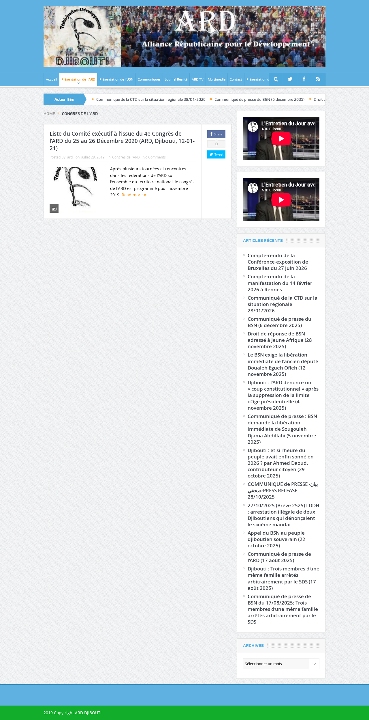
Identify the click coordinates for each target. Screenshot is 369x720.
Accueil (51, 79)
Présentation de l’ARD (78, 79)
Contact (236, 79)
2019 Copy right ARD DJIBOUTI (72, 712)
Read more (133, 194)
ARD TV (198, 79)
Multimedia (216, 79)
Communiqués (149, 79)
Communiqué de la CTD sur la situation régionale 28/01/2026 (129, 99)
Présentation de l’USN (116, 79)
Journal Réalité (176, 79)
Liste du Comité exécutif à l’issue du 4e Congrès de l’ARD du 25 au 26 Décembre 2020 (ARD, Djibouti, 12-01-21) (122, 141)
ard (70, 157)
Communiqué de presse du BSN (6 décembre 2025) (238, 99)
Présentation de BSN (262, 79)
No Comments (154, 157)
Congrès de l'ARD (126, 157)
